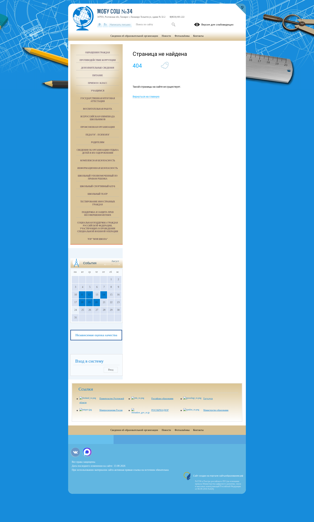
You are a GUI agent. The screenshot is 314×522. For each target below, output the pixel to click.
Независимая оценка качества (96, 335)
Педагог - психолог (98, 134)
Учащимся (97, 90)
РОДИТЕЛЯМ (97, 142)
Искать (173, 24)
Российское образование (162, 398)
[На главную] (99, 24)
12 (89, 294)
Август (115, 261)
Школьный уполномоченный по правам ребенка (98, 177)
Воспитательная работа (97, 109)
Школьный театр (98, 194)
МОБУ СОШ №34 (114, 12)
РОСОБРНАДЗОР (160, 410)
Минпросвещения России (110, 410)
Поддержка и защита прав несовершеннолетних (98, 213)
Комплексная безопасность (97, 160)
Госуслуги (208, 398)
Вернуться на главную (146, 96)
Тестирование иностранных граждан (97, 203)
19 (89, 302)
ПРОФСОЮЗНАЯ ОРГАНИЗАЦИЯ (97, 127)
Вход (110, 369)
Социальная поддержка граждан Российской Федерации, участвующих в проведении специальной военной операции (97, 227)
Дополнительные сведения (97, 68)
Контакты (198, 36)
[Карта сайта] (105, 24)
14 (103, 294)
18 (82, 302)
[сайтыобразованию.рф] (240, 9)
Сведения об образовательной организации (134, 36)
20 (96, 302)
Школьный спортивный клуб (97, 186)
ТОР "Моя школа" (98, 239)
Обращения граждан (97, 52)
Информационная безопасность (97, 168)
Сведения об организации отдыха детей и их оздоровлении (98, 151)
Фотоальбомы (182, 36)
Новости (166, 36)
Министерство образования (215, 410)
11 (82, 294)
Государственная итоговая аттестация (97, 100)
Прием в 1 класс (97, 83)
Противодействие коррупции (98, 60)
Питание (97, 75)
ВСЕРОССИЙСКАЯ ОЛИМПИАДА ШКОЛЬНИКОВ (97, 118)
